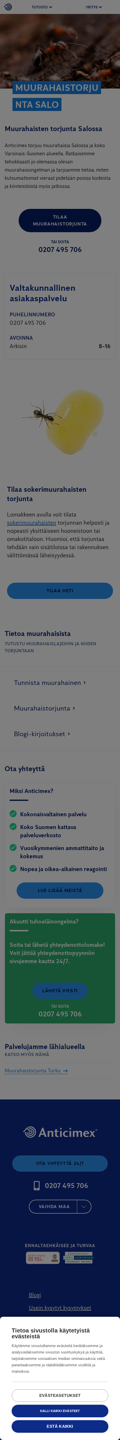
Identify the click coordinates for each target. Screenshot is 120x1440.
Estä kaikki (60, 1426)
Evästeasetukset (60, 1395)
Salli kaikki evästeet (60, 1411)
